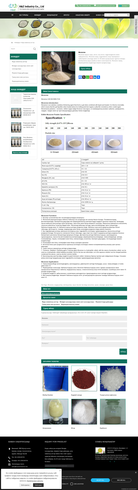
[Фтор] (84, 411)
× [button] (135, 472)
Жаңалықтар (52, 15)
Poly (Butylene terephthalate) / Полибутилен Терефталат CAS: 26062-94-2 (29, 142)
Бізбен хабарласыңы (104, 15)
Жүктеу (66, 15)
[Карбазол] (112, 411)
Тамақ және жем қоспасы (20, 77)
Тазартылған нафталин (108, 395)
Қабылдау (38, 485)
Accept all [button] (100, 480)
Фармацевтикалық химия (20, 81)
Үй (12, 15)
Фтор (73, 428)
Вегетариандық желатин (50, 293)
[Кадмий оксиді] (84, 378)
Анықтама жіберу (83, 15)
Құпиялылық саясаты (35, 481)
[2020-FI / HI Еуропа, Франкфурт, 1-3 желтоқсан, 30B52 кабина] (100, 450)
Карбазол (103, 428)
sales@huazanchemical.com (105, 5)
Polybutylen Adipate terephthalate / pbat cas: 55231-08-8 (29, 125)
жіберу (123, 352)
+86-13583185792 (19, 457)
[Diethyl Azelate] (55, 378)
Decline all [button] (121, 480)
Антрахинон (47, 428)
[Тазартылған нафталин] (112, 378)
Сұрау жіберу (86, 68)
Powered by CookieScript (128, 489)
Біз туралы (23, 15)
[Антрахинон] (55, 411)
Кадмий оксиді (76, 395)
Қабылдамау (25, 485)
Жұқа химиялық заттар (27, 42)
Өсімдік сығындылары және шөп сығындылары (22, 67)
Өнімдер (37, 15)
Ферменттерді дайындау (20, 73)
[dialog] (69, 480)
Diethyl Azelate (48, 395)
